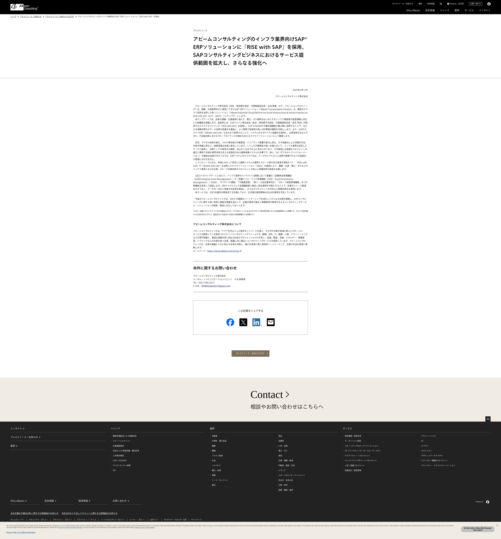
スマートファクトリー (122, 441)
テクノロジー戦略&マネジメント (434, 460)
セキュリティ (426, 450)
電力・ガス (282, 450)
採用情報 (431, 3)
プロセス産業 (217, 455)
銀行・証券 (216, 470)
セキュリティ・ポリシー (38, 519)
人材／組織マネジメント (355, 465)
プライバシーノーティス (86, 519)
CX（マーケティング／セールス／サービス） (363, 450)
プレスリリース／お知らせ (402, 3)
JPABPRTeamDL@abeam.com (215, 286)
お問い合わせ (475, 3)
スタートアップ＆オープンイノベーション (361, 446)
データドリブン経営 (353, 441)
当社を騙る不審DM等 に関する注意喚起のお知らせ (34, 513)
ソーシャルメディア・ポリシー (113, 519)
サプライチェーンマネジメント (357, 455)
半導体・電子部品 (219, 441)
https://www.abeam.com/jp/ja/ (223, 251)
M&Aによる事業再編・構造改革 (126, 450)
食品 (280, 436)
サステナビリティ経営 (122, 465)
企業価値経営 (118, 446)
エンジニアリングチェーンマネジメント (361, 460)
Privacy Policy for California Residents (21, 532)
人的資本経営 (118, 455)
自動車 (214, 436)
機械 (214, 450)
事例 (420, 3)
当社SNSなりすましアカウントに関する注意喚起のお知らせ (90, 513)
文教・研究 (283, 485)
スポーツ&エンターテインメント (291, 475)
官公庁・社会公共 (285, 480)
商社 (214, 485)
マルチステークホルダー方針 (175, 519)
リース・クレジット (220, 480)
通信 (280, 455)
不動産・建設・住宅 (286, 465)
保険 (214, 475)
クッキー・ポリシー (138, 519)
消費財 (281, 441)
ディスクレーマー (17, 519)
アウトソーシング (428, 436)
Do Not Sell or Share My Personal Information (477, 529)
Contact (266, 394)
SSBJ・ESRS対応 (120, 460)
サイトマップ (196, 519)
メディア (281, 470)
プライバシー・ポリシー (62, 519)
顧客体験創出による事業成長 (125, 436)
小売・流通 (283, 446)
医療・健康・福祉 (285, 490)
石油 (214, 460)
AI (422, 441)
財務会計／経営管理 (353, 470)
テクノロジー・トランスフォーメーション (438, 465)
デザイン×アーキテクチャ (432, 455)
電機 (214, 446)
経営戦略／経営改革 (353, 436)
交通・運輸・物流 (285, 460)
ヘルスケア (216, 465)
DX (114, 470)
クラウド (425, 446)
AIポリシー (154, 519)
